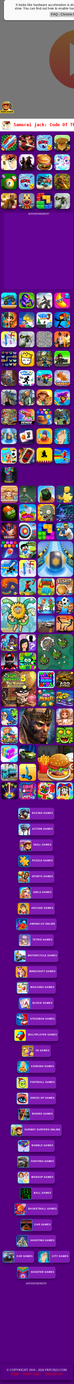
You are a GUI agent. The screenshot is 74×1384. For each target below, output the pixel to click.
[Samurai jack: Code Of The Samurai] (9, 169)
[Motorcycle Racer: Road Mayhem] (44, 365)
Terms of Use (53, 1373)
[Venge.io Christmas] (27, 423)
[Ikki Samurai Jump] (62, 149)
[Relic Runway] (9, 423)
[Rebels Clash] (62, 346)
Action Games (42, 829)
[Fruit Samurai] (9, 149)
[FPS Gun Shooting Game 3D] (62, 443)
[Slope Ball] (9, 443)
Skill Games (42, 844)
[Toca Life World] (9, 462)
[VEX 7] (27, 385)
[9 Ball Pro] (9, 188)
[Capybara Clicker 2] (62, 385)
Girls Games (42, 892)
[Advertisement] (37, 1323)
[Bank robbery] (27, 404)
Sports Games (42, 876)
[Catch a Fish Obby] (62, 404)
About (15, 1373)
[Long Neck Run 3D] (9, 346)
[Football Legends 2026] (27, 307)
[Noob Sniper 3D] (9, 404)
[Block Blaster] (44, 207)
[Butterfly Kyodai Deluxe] (44, 346)
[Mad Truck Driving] (9, 307)
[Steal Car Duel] (44, 385)
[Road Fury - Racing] (44, 188)
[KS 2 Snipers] (62, 207)
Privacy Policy (32, 1373)
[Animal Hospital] (27, 207)
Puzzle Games (42, 860)
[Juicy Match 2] (62, 307)
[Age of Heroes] (9, 326)
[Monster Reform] (62, 423)
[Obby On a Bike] (62, 462)
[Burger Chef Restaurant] (44, 169)
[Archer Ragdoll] (62, 326)
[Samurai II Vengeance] (27, 149)
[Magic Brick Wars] (27, 365)
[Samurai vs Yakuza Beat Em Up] (27, 169)
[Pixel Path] (44, 462)
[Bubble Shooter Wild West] (44, 423)
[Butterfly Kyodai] (9, 365)
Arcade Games (42, 908)
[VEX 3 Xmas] (44, 326)
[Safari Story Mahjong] (44, 404)
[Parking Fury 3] (27, 462)
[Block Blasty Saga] (27, 326)
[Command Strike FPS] (44, 307)
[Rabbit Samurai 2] (44, 149)
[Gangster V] (9, 207)
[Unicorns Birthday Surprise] (62, 169)
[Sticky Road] (9, 385)
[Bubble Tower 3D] (9, 481)
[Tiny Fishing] (44, 443)
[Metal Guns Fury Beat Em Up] (62, 365)
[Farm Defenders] (62, 188)
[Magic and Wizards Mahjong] (27, 443)
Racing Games (42, 813)
